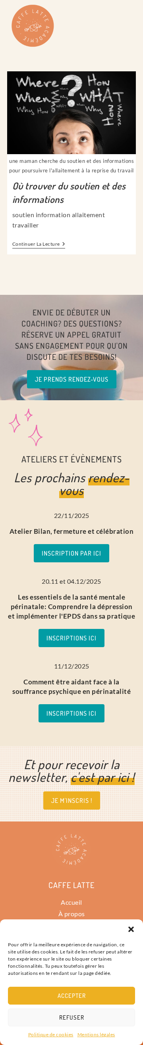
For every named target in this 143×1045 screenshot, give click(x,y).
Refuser (71, 1017)
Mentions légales (96, 1034)
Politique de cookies (50, 1034)
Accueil (71, 902)
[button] (131, 929)
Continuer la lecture (39, 244)
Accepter (72, 995)
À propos (71, 913)
